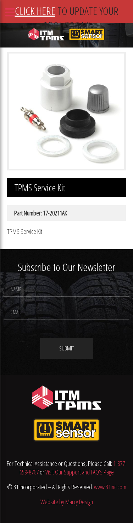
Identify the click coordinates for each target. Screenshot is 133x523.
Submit (66, 348)
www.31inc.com (110, 487)
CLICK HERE (35, 11)
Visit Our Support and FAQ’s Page (79, 472)
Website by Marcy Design (66, 501)
